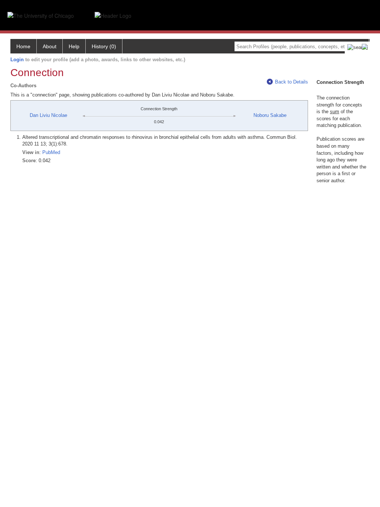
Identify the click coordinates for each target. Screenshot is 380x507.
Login (17, 59)
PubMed (51, 152)
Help (74, 46)
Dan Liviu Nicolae (48, 115)
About (49, 46)
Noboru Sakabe (269, 115)
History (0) (104, 46)
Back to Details (291, 82)
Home (23, 46)
